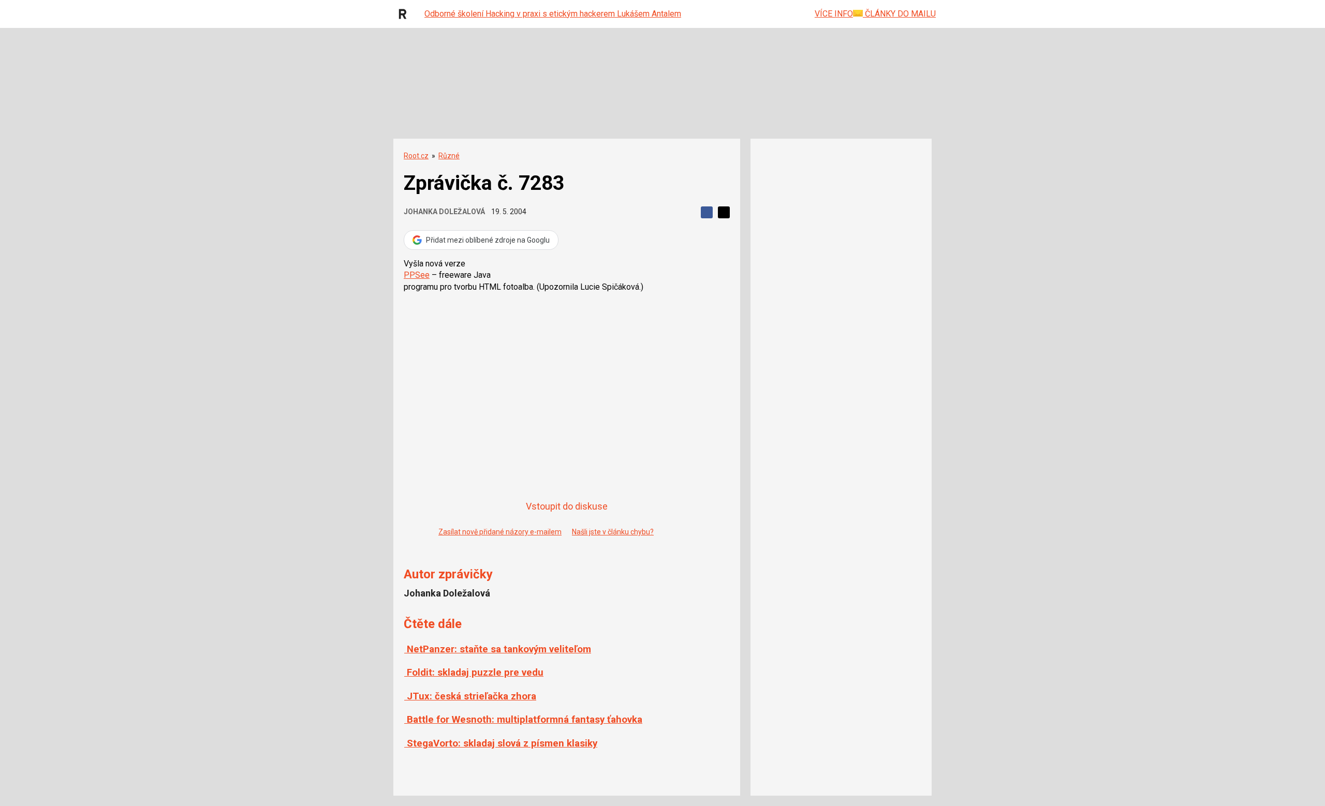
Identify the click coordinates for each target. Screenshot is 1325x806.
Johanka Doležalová (444, 211)
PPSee (417, 275)
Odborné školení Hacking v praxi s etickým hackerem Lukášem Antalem (552, 14)
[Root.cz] (405, 14)
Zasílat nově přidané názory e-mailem (500, 532)
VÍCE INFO (834, 14)
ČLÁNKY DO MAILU (899, 14)
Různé (449, 156)
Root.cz (416, 156)
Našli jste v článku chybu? (613, 532)
